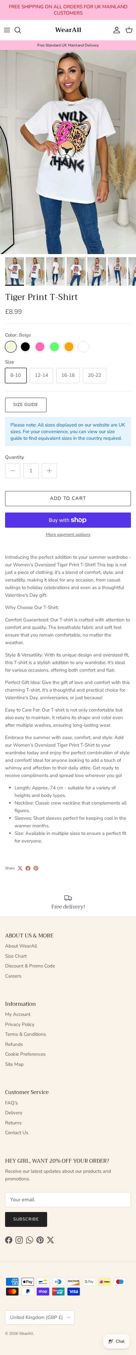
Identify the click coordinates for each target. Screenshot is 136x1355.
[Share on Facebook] (28, 868)
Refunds (14, 1044)
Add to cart (68, 498)
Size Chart (16, 956)
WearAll (26, 1333)
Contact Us (16, 1132)
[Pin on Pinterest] (36, 868)
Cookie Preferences (25, 1054)
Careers (13, 976)
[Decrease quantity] (12, 470)
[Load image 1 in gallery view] (68, 152)
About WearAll (21, 946)
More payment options (68, 535)
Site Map (14, 1064)
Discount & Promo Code (30, 966)
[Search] (21, 30)
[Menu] (7, 30)
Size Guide (25, 404)
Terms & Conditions (25, 1034)
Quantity (14, 457)
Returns (13, 1123)
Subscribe (26, 1219)
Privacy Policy (19, 1024)
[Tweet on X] (20, 868)
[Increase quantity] (49, 470)
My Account (17, 1014)
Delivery (13, 1112)
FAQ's (11, 1103)
